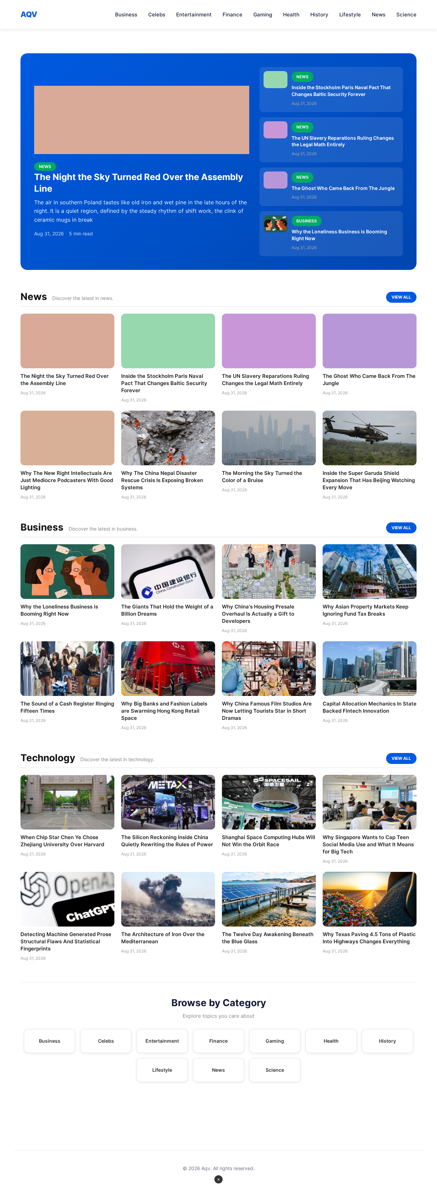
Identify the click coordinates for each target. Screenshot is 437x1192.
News (378, 14)
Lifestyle (350, 14)
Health (291, 14)
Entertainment (194, 14)
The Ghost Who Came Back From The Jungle (343, 188)
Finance (232, 14)
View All (401, 297)
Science (406, 14)
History (319, 14)
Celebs (156, 14)
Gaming (262, 14)
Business (126, 14)
